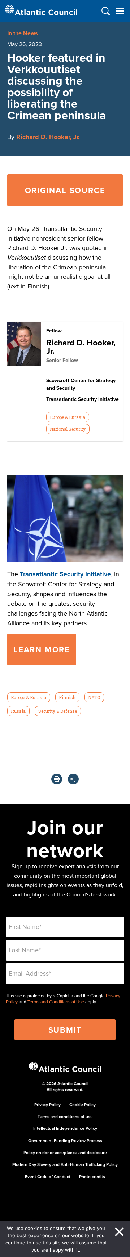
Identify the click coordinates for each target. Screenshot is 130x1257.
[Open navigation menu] (120, 11)
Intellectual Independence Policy (65, 1128)
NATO (94, 697)
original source (65, 190)
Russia (18, 711)
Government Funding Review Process (65, 1140)
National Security (68, 429)
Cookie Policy (82, 1104)
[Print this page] (56, 779)
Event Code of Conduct (47, 1176)
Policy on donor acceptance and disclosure (65, 1152)
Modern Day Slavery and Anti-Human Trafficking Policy (65, 1164)
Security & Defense (57, 711)
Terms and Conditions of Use (55, 1002)
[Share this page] (73, 779)
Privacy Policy (47, 1104)
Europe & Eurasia (67, 417)
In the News (22, 33)
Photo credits (92, 1176)
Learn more (41, 649)
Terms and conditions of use (65, 1116)
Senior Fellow (62, 360)
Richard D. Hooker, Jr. (48, 137)
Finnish (67, 697)
